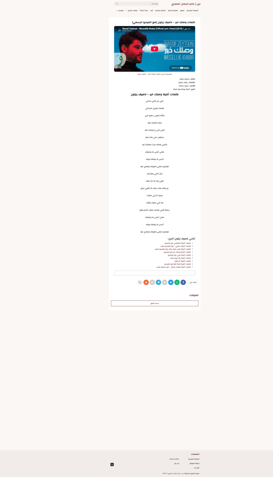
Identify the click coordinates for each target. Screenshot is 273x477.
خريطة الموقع (194, 463)
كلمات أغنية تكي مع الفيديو (179, 255)
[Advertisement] (154, 325)
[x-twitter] (112, 464)
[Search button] (117, 4)
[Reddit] (146, 283)
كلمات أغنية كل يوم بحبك (180, 258)
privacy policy (174, 459)
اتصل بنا (196, 468)
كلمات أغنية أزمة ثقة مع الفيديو (177, 264)
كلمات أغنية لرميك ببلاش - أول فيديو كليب (173, 267)
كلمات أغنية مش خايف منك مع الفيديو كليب (173, 249)
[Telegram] (159, 283)
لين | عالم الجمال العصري (185, 3)
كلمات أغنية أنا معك (182, 261)
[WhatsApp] (177, 283)
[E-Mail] (165, 283)
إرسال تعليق (155, 303)
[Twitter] (171, 283)
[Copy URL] (140, 283)
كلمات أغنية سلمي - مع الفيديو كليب (175, 246)
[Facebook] (184, 283)
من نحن (176, 463)
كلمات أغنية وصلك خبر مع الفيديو (177, 252)
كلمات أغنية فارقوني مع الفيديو (178, 243)
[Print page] (153, 283)
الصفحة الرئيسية (193, 459)
